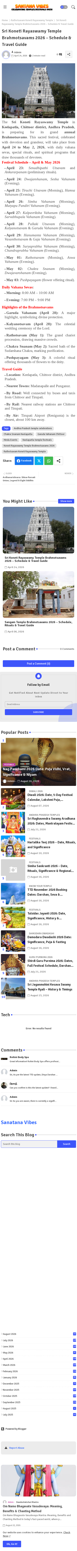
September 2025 (39, 1402)
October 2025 (39, 1396)
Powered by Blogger (16, 1428)
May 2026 (39, 1352)
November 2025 (39, 1389)
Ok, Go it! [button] (12, 1544)
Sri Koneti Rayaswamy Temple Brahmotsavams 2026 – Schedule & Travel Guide (35, 559)
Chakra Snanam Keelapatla (18, 434)
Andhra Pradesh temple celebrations (33, 428)
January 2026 (39, 1377)
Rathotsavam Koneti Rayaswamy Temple (32, 20)
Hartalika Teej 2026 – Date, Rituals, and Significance (51, 844)
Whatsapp (48, 461)
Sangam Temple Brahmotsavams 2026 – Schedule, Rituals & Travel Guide (38, 624)
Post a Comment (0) (38, 663)
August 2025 (39, 1408)
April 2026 (39, 1358)
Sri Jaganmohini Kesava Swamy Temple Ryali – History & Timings (49, 987)
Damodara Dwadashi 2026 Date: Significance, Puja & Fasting (49, 939)
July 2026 (39, 1340)
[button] (64, 7)
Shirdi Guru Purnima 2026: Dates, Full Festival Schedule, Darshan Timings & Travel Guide (50, 963)
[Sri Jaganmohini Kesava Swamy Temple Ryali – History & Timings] (13, 988)
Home (5, 20)
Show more (66, 501)
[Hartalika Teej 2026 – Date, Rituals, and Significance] (13, 846)
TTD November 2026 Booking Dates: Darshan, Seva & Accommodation (47, 892)
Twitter (39, 461)
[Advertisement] (38, 1196)
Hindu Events (10, 439)
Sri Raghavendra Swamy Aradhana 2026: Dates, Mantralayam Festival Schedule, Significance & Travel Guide (51, 821)
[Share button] (58, 461)
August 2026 (39, 1334)
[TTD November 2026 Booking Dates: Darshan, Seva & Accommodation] (13, 893)
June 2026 (39, 1346)
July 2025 (39, 1414)
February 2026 (39, 1371)
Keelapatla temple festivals (37, 439)
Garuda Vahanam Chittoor (51, 434)
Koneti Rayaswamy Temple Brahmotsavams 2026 (29, 445)
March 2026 (39, 1365)
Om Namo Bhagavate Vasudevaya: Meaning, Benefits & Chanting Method (32, 1508)
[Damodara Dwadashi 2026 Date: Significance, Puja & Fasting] (13, 941)
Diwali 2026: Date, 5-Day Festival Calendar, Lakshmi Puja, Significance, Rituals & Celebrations (50, 797)
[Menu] (5, 7)
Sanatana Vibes (19, 1122)
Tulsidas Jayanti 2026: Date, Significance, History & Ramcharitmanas (46, 916)
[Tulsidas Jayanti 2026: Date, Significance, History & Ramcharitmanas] (13, 917)
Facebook (26, 460)
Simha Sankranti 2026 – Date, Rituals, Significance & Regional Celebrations (49, 868)
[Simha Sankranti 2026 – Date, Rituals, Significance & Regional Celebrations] (13, 870)
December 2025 (39, 1383)
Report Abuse (16, 1447)
